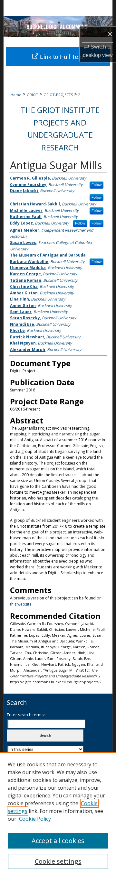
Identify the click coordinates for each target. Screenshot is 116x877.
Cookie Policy (35, 818)
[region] (58, 814)
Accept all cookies (58, 840)
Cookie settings (58, 861)
